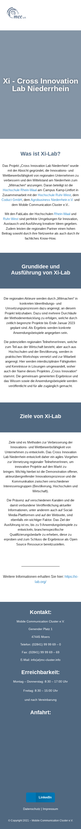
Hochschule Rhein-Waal (20, 190)
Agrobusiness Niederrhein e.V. (52, 200)
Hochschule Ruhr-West (54, 195)
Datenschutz (31, 809)
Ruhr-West (10, 219)
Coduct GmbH (12, 200)
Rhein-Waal (62, 214)
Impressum (50, 809)
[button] (40, 13)
